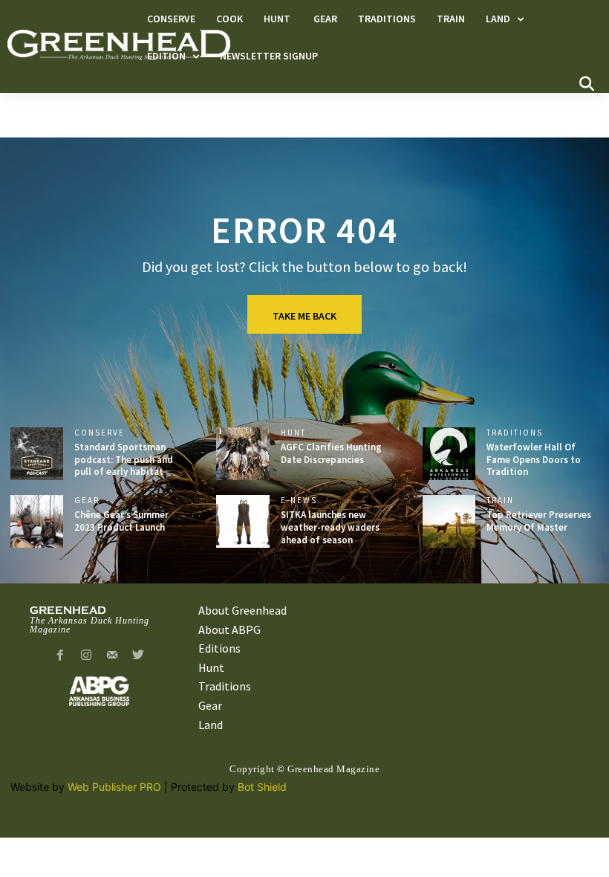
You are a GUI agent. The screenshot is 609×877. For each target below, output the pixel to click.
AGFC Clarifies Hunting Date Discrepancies (331, 453)
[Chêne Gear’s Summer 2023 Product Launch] (36, 521)
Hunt (295, 433)
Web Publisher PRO (114, 786)
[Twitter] (138, 656)
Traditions (514, 433)
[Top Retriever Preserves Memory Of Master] (449, 521)
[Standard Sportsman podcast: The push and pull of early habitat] (36, 453)
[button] (586, 84)
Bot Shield (262, 786)
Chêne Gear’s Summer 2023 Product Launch (121, 521)
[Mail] (112, 656)
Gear (87, 500)
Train (500, 500)
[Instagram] (86, 656)
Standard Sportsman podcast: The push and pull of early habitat (123, 460)
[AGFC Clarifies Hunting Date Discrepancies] (242, 453)
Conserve (99, 433)
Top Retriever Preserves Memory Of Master (538, 521)
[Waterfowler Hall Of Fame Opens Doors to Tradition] (449, 453)
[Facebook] (60, 656)
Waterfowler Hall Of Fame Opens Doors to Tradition (533, 460)
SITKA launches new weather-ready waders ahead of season (330, 527)
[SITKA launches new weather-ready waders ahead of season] (242, 521)
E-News (299, 500)
